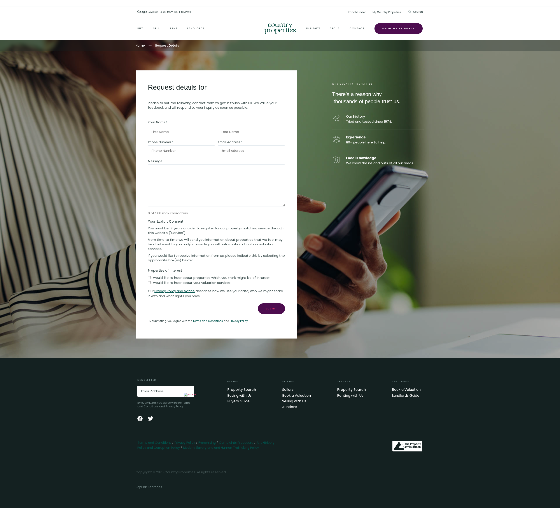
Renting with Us (350, 395)
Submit (271, 308)
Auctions (289, 407)
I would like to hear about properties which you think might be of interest (211, 277)
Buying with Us (239, 395)
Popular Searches (149, 487)
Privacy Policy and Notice (174, 291)
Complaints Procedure (236, 442)
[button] (415, 11)
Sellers (288, 389)
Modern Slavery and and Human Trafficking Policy (221, 447)
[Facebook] (140, 418)
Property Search (241, 389)
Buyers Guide (238, 401)
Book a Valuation (296, 395)
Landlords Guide (405, 395)
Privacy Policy (239, 321)
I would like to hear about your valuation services (191, 282)
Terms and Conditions (208, 321)
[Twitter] (150, 418)
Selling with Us (294, 401)
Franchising (207, 442)
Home (140, 45)
